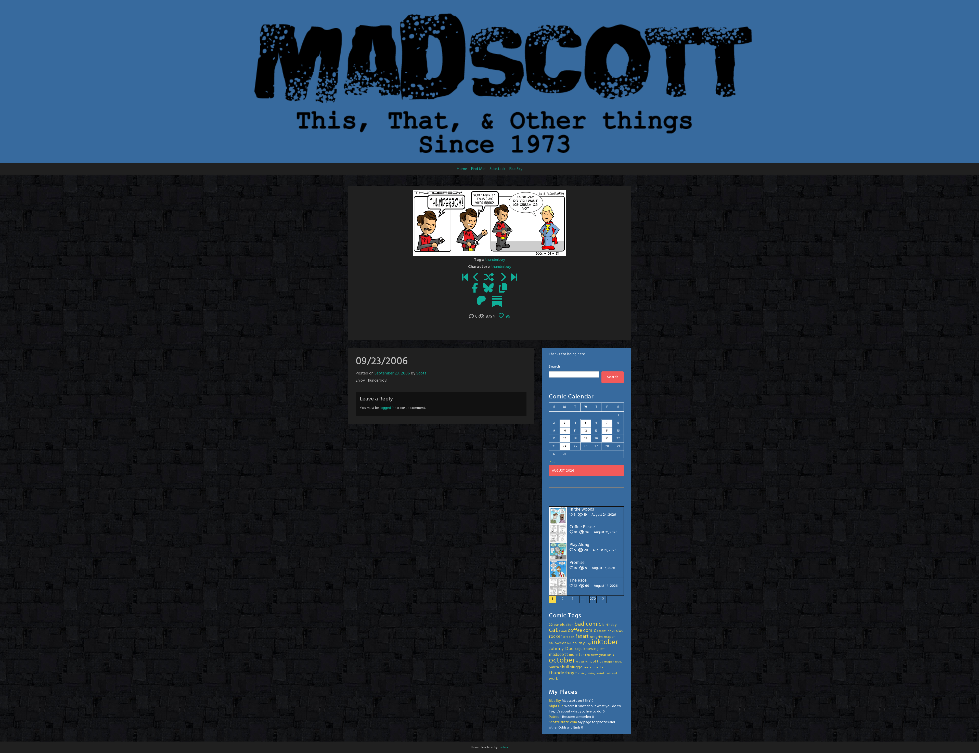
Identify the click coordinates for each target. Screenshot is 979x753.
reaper (609, 661)
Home (462, 169)
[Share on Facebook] (475, 288)
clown (563, 631)
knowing (591, 649)
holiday (579, 643)
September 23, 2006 (392, 373)
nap (587, 655)
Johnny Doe (561, 648)
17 (564, 438)
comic (589, 630)
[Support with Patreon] (481, 301)
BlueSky (515, 169)
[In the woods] (514, 278)
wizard (612, 673)
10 (564, 431)
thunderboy (495, 259)
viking (591, 673)
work (553, 679)
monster (576, 655)
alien (569, 625)
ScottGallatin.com (563, 722)
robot (618, 662)
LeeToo (503, 747)
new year (599, 655)
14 (607, 431)
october (562, 661)
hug (588, 643)
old (578, 662)
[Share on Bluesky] (488, 288)
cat (553, 630)
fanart (582, 636)
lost (602, 649)
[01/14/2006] (465, 278)
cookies (602, 631)
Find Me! (478, 169)
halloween (557, 643)
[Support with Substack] (497, 301)
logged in (387, 408)
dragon (568, 637)
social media (593, 667)
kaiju (579, 649)
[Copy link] (503, 288)
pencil (585, 662)
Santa (554, 667)
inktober (605, 642)
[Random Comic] (489, 278)
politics (596, 662)
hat (569, 643)
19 (585, 438)
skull (564, 667)
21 (607, 438)
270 (593, 599)
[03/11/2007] (503, 278)
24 (564, 446)
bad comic (587, 624)
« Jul (553, 461)
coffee (575, 630)
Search (554, 366)
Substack (497, 169)
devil (611, 631)
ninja (610, 655)
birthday (609, 625)
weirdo (601, 673)
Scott (421, 373)
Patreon (555, 717)
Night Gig (556, 706)
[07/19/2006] (476, 278)
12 (585, 431)
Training (581, 673)
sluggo (576, 667)
